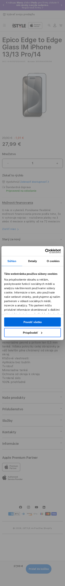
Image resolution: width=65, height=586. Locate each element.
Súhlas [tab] (11, 261)
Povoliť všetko (32, 322)
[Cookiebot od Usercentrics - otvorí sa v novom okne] (46, 251)
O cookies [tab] (53, 261)
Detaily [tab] (32, 261)
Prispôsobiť (30, 332)
